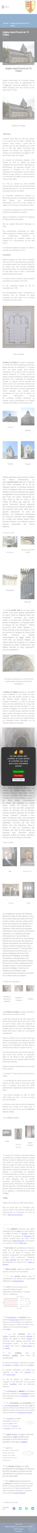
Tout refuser (18, 776)
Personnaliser (18, 780)
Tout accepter (18, 772)
